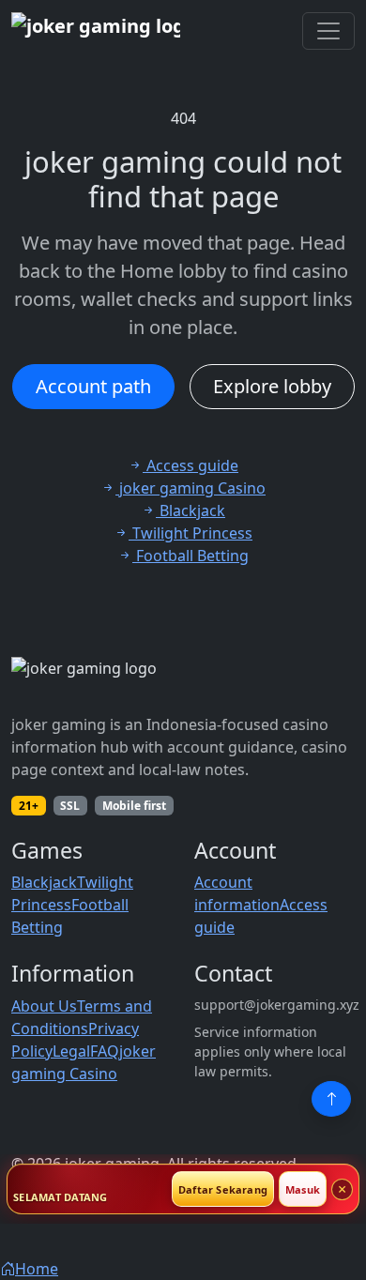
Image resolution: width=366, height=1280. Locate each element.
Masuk (302, 1189)
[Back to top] (331, 1099)
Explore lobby (272, 386)
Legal (71, 1051)
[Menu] (328, 31)
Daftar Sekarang (222, 1189)
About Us (44, 1006)
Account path (93, 386)
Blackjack (44, 882)
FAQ (104, 1051)
